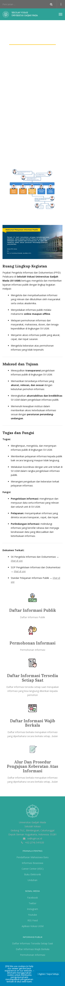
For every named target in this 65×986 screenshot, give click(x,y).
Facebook (32, 897)
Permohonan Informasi (33, 643)
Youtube (32, 914)
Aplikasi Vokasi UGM (33, 926)
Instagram (32, 909)
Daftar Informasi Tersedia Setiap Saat (32, 678)
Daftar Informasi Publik (32, 610)
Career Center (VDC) (33, 868)
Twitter (32, 903)
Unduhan (32, 880)
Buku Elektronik (32, 874)
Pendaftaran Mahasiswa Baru (32, 857)
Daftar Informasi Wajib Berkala (32, 723)
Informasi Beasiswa (32, 863)
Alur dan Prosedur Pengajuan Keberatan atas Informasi (32, 766)
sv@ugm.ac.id (34, 838)
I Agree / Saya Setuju (48, 973)
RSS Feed (33, 920)
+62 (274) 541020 (34, 842)
